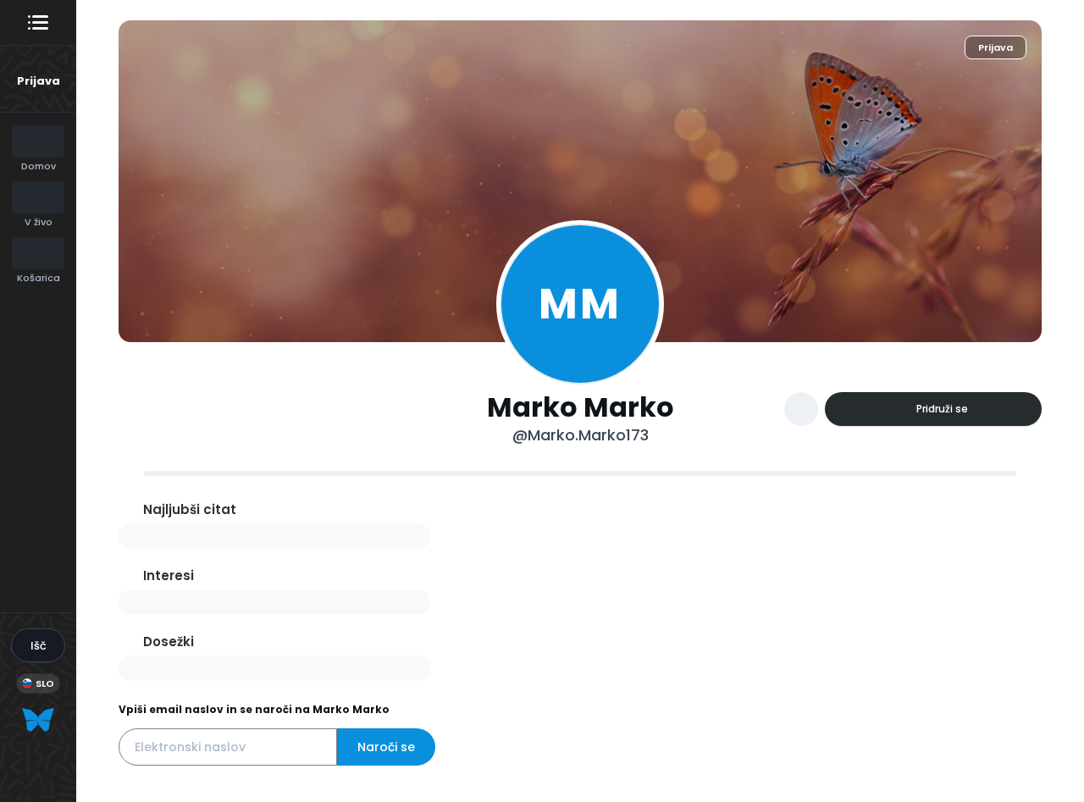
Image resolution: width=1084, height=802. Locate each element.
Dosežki (168, 641)
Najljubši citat (189, 509)
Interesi (168, 575)
